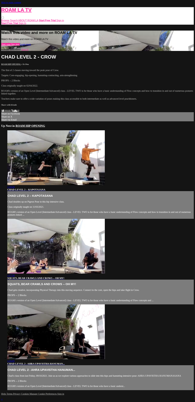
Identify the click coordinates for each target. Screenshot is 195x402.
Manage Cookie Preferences (43, 394)
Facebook (6, 110)
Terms (10, 394)
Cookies (25, 394)
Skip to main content (11, 2)
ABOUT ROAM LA (28, 20)
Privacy (17, 394)
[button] (3, 18)
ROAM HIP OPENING (11, 64)
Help (4, 394)
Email (16, 110)
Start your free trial (10, 44)
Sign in (60, 20)
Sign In (22, 23)
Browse (5, 20)
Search (14, 20)
